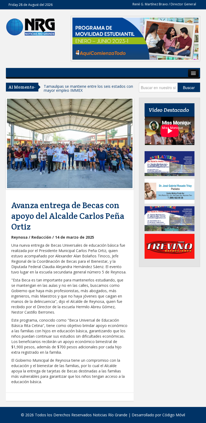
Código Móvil (173, 414)
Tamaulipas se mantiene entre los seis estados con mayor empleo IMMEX (88, 88)
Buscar (189, 87)
